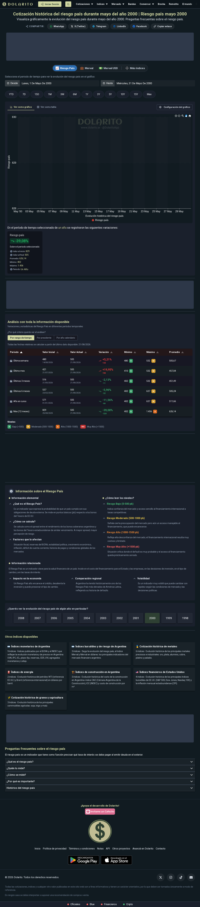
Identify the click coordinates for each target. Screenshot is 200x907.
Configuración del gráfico (177, 107)
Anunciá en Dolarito (142, 848)
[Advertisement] (100, 458)
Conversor (145, 4)
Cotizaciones (83, 4)
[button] (100, 220)
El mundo (187, 4)
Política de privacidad (54, 848)
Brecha (161, 4)
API (108, 848)
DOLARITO (21, 4)
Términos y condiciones (82, 848)
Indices (101, 4)
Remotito (174, 4)
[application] (100, 168)
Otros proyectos (121, 848)
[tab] (21, 107)
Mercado (116, 4)
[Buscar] (68, 4)
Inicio (37, 848)
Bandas (132, 4)
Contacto (160, 848)
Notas (100, 848)
